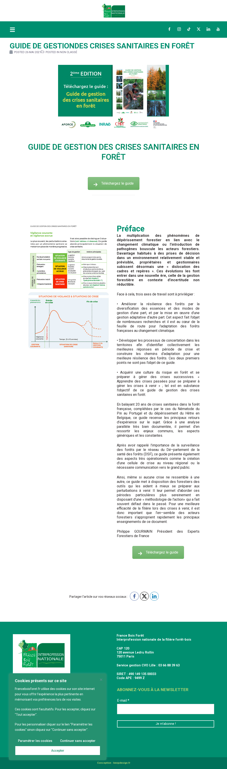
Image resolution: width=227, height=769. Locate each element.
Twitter (198, 29)
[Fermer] (101, 680)
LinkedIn (208, 29)
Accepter (57, 750)
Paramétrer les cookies (35, 741)
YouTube (218, 29)
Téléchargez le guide (117, 183)
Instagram (179, 29)
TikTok (189, 29)
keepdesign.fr (121, 762)
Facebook (169, 29)
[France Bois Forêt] (113, 10)
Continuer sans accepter (78, 741)
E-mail (123, 700)
